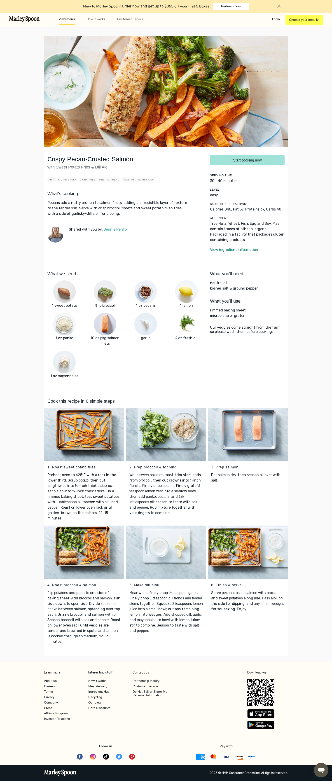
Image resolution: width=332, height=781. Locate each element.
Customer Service (130, 19)
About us (50, 681)
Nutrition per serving (229, 204)
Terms (48, 691)
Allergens (219, 218)
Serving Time (221, 175)
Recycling (95, 697)
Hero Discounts (99, 708)
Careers (50, 686)
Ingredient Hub (99, 691)
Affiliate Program (56, 713)
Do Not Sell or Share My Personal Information (150, 693)
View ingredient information (234, 250)
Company (51, 702)
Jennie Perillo (115, 229)
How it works (96, 19)
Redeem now (231, 6)
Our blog (94, 702)
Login (276, 19)
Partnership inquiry (146, 681)
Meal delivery (97, 686)
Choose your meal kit (304, 19)
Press (48, 708)
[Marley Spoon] (60, 773)
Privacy (49, 697)
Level (215, 189)
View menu (67, 19)
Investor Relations (57, 718)
